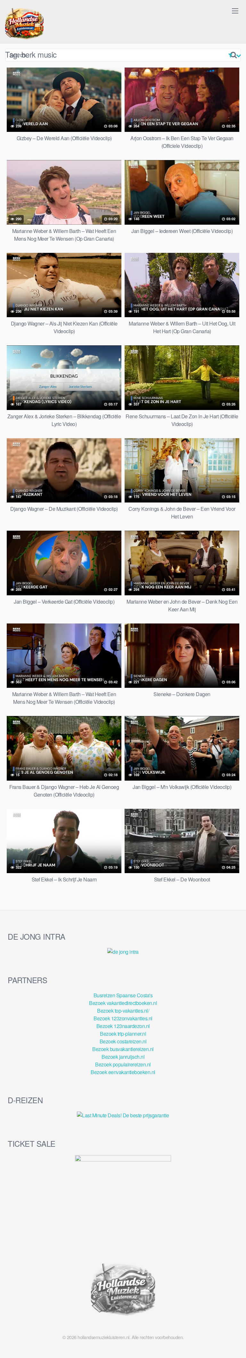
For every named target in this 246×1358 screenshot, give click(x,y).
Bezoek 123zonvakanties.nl (123, 1018)
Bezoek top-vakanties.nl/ (123, 1010)
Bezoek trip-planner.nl (123, 1033)
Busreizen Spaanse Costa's (123, 995)
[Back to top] (235, 1344)
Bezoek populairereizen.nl (123, 1064)
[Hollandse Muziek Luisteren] (24, 24)
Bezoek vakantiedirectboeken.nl (123, 1003)
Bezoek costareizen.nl (123, 1041)
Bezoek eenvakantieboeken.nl (123, 1072)
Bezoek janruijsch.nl (123, 1056)
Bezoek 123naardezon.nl (123, 1026)
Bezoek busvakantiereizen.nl (123, 1049)
